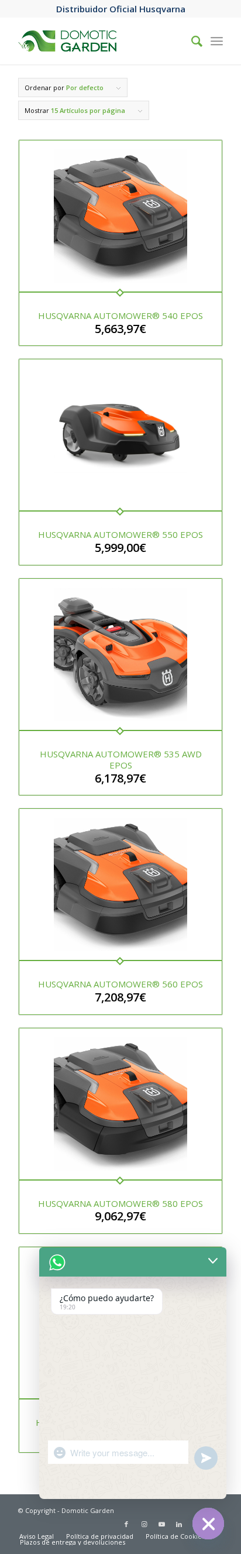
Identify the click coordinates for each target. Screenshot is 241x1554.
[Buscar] (191, 41)
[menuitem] (36, 1536)
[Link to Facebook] (126, 1524)
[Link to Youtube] (161, 1524)
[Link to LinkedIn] (179, 1524)
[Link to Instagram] (144, 1524)
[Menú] (217, 41)
